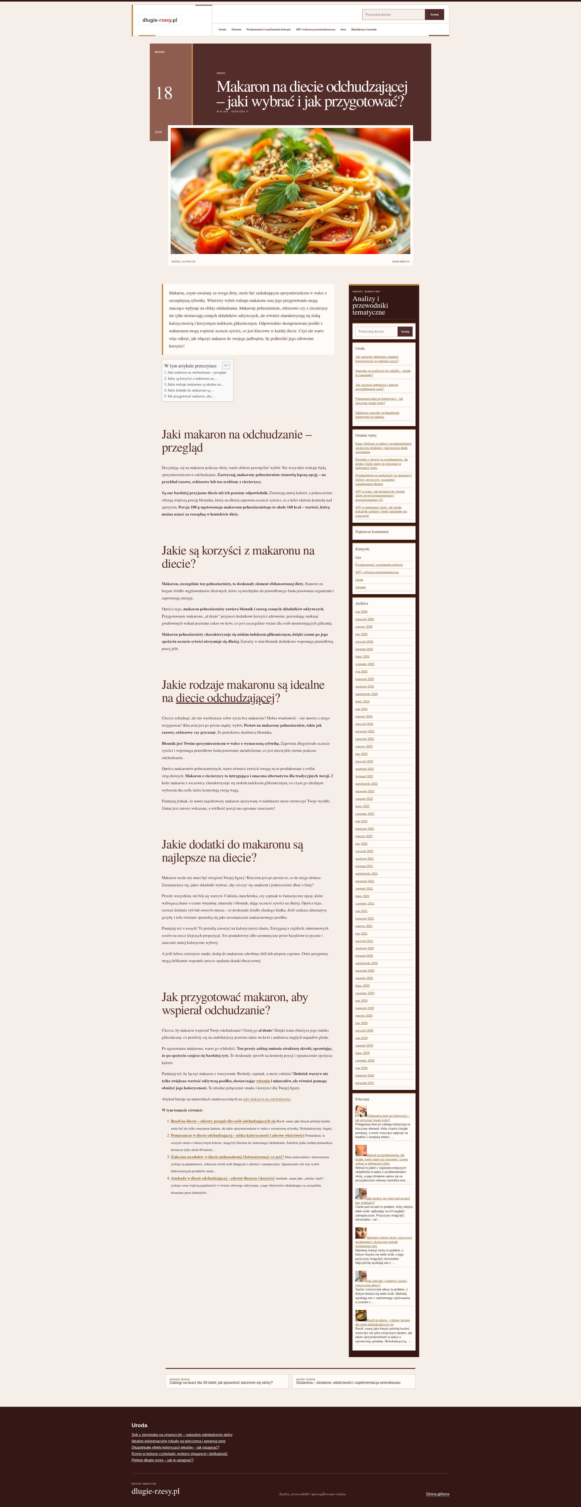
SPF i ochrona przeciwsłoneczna (315, 29)
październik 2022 (366, 784)
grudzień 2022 (364, 769)
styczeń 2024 (364, 724)
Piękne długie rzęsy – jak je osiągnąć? (163, 1460)
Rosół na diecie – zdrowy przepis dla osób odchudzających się (223, 1121)
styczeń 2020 (364, 1030)
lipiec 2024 (362, 701)
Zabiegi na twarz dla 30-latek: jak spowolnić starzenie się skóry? (221, 1381)
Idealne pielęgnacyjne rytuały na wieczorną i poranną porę (179, 1441)
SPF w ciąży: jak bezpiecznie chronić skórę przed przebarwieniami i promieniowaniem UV (380, 496)
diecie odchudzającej (225, 697)
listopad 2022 (364, 776)
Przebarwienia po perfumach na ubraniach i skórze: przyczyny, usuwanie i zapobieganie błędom (383, 480)
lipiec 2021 (362, 896)
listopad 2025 (364, 649)
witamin (263, 1081)
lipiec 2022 (362, 806)
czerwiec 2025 (364, 664)
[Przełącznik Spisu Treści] (224, 365)
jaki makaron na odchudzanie (266, 1099)
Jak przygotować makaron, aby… (191, 396)
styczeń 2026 (364, 641)
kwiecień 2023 (364, 739)
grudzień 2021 (364, 858)
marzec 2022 (363, 836)
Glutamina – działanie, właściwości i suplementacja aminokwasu (348, 1381)
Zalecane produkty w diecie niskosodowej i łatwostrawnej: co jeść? (227, 1157)
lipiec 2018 (362, 1053)
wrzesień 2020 (364, 970)
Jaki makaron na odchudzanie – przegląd (197, 372)
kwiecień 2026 (364, 619)
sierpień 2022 (364, 799)
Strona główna (437, 1494)
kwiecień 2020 (364, 1008)
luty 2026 (361, 634)
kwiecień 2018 (364, 1075)
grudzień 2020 (364, 948)
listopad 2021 (364, 866)
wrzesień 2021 (364, 881)
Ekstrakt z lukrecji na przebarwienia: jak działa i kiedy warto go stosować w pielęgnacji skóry (381, 464)
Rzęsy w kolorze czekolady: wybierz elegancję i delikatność (180, 1454)
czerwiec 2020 (364, 993)
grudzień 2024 (364, 686)
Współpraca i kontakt (364, 29)
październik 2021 (366, 873)
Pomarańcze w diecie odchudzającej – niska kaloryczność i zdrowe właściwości (237, 1135)
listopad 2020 (364, 955)
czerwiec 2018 (364, 1060)
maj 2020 (361, 1000)
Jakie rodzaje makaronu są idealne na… (196, 384)
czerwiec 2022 (364, 814)
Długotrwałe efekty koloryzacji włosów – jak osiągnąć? (175, 1447)
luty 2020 (361, 1023)
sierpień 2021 (364, 888)
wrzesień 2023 (364, 731)
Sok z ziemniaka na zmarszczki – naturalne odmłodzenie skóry (182, 1435)
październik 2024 (366, 694)
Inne (343, 29)
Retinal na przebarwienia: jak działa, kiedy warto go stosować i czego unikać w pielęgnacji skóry (381, 1159)
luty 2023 (361, 754)
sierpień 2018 (364, 1045)
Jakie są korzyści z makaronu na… (192, 378)
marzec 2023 (363, 746)
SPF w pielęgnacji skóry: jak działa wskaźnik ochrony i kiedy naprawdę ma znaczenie (381, 512)
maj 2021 (361, 911)
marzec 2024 (363, 716)
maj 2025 (361, 671)
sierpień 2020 (364, 978)
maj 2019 (361, 1038)
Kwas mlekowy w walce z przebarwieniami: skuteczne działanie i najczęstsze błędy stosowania (383, 448)
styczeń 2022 (364, 851)
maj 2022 (361, 821)
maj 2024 (361, 709)
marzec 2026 (363, 626)
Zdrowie (236, 29)
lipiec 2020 (362, 985)
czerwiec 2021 (364, 903)
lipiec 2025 (362, 656)
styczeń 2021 (364, 941)
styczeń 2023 (364, 761)
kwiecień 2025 (364, 679)
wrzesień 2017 (364, 1083)
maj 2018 (361, 1068)
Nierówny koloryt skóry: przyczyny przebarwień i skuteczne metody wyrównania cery (383, 1242)
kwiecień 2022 (364, 828)
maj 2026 (361, 611)
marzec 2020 (363, 1015)
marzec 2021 (363, 926)
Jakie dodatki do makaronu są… (191, 390)
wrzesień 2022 (364, 791)
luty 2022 (361, 843)
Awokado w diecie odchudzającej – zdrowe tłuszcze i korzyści (223, 1178)
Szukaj (434, 14)
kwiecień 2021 (364, 918)
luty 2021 (361, 933)
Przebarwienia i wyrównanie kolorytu (269, 29)
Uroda (222, 29)
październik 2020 (366, 963)
